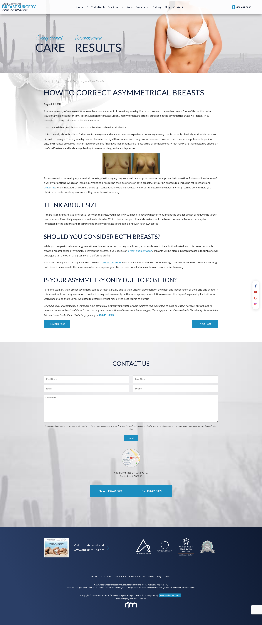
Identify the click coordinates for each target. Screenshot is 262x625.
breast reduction (111, 262)
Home (80, 7)
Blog (167, 7)
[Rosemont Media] (131, 605)
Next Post (205, 324)
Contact (178, 7)
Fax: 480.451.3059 (151, 491)
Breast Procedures (138, 7)
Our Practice (115, 7)
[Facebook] (256, 286)
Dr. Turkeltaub (96, 7)
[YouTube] (255, 292)
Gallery (157, 7)
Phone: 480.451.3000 (110, 491)
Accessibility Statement (170, 595)
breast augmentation (140, 251)
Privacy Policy (151, 595)
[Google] (255, 298)
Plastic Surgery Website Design (129, 598)
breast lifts (50, 187)
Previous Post (57, 324)
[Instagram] (255, 304)
